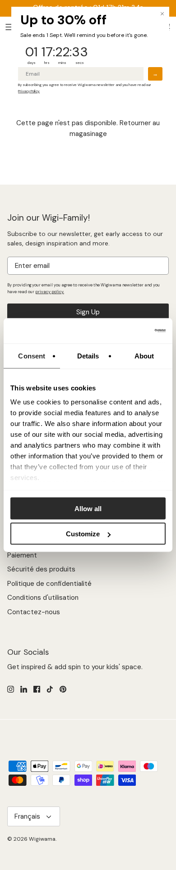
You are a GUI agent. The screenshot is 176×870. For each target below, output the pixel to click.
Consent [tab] (31, 355)
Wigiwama (42, 839)
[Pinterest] (63, 689)
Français (27, 816)
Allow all (88, 508)
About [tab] (144, 355)
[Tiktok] (49, 689)
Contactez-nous (33, 611)
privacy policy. (49, 292)
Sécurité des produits (41, 569)
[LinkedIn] (23, 689)
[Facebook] (36, 689)
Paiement (22, 555)
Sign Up (88, 312)
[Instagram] (10, 689)
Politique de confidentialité (49, 583)
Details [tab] (88, 355)
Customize (83, 534)
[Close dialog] (162, 13)
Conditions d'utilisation (43, 597)
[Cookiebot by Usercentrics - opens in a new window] (127, 331)
